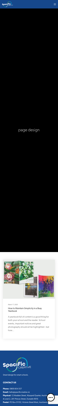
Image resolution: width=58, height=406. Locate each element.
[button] (50, 398)
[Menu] (54, 4)
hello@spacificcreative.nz (19, 392)
